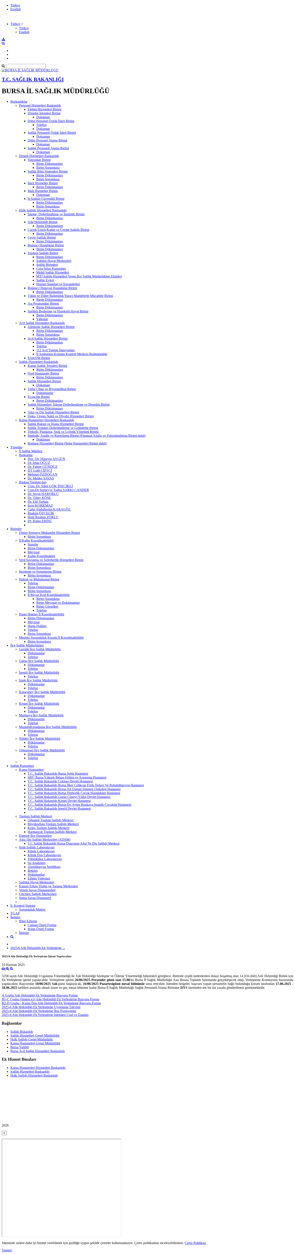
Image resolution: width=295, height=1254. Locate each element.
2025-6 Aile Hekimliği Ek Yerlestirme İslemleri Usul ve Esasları (45, 1015)
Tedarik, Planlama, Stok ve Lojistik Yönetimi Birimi (63, 432)
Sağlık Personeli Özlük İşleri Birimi (52, 132)
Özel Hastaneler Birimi (43, 373)
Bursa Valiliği (19, 1047)
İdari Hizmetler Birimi (43, 183)
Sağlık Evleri (45, 280)
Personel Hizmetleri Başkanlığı (40, 105)
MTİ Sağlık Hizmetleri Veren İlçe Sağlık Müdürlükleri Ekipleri (79, 276)
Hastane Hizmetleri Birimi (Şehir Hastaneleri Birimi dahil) (67, 443)
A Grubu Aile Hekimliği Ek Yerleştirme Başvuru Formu (40, 995)
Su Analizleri (36, 863)
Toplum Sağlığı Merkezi (35, 816)
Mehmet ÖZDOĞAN (42, 474)
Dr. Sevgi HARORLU (43, 494)
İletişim (33, 870)
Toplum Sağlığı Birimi (43, 253)
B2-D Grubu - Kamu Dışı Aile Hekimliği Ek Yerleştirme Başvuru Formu (51, 1003)
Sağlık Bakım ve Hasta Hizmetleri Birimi (56, 424)
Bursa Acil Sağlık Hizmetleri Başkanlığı (37, 1051)
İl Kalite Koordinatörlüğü (36, 540)
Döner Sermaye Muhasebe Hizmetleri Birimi (49, 533)
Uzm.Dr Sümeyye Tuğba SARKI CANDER (58, 490)
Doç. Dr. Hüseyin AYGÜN (46, 459)
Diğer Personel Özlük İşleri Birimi (51, 121)
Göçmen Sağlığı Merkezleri (38, 894)
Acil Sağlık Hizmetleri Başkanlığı (42, 323)
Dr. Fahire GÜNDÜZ (42, 466)
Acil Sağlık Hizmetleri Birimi (48, 338)
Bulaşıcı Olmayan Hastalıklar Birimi (52, 288)
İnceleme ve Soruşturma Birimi (40, 571)
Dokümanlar (44, 393)
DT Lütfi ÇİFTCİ (40, 470)
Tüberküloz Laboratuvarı (45, 859)
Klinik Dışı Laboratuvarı (44, 855)
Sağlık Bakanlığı (21, 1031)
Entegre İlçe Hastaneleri (35, 836)
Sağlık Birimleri (47, 265)
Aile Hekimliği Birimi (42, 222)
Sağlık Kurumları (22, 766)
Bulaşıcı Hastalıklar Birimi (46, 245)
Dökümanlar (36, 653)
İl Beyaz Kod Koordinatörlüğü (49, 595)
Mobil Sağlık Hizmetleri (52, 272)
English (15, 9)
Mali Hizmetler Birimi (43, 191)
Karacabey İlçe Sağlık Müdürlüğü (42, 692)
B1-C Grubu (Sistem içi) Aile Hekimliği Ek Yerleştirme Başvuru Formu (50, 999)
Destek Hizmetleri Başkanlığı (39, 156)
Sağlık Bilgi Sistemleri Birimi (48, 171)
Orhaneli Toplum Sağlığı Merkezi (50, 820)
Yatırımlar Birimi (39, 160)
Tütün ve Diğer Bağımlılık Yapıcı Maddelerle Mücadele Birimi (70, 296)
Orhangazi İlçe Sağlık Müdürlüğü (42, 750)
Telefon (41, 125)
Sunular (33, 544)
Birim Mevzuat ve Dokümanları (58, 602)
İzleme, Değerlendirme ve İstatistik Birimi (56, 214)
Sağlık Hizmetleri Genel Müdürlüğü (34, 1035)
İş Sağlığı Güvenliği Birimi (46, 198)
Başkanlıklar (18, 101)
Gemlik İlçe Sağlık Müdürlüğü (40, 649)
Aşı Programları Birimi (43, 303)
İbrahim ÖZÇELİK (41, 513)
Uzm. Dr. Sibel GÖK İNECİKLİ (50, 486)
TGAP (15, 913)
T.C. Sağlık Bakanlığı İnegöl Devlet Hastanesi (59, 808)
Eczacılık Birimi (39, 397)
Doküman (43, 117)
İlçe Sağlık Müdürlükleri (27, 645)
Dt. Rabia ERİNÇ (40, 521)
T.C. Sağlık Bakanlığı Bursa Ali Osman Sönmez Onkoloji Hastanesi (74, 789)
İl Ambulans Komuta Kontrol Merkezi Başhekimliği (71, 354)
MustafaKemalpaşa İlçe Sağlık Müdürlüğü (48, 727)
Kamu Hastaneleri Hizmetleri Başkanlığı (46, 420)
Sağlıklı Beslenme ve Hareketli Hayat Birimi (58, 311)
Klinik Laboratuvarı (41, 851)
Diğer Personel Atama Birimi (47, 140)
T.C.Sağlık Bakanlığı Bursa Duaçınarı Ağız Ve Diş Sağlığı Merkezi (73, 843)
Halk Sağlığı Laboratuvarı (36, 847)
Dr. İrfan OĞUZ (39, 463)
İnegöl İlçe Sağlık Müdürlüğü (39, 672)
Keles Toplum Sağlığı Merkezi (48, 828)
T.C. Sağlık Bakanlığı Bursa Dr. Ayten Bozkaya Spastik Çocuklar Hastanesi (79, 804)
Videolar (42, 319)
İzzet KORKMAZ (40, 505)
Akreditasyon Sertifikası (44, 867)
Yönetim (16, 447)
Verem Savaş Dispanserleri (37, 890)
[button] (16, 24)
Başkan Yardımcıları (32, 482)
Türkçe (15, 5)
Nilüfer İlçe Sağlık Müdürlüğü (39, 738)
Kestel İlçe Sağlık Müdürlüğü (39, 703)
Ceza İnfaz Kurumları (51, 268)
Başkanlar (26, 455)
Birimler (16, 529)
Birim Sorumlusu (48, 167)
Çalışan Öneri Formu (42, 925)
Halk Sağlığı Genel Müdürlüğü (31, 1039)
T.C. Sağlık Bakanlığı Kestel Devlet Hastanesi (59, 801)
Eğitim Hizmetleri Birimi (44, 109)
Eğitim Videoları (39, 878)
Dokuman (43, 129)
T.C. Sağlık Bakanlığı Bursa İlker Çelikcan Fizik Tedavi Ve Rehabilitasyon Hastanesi (86, 785)
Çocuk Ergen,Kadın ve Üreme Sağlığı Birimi (58, 230)
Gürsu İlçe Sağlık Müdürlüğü (39, 661)
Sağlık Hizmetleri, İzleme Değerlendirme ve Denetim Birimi (68, 404)
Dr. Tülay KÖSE (39, 498)
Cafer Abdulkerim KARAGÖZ (49, 509)
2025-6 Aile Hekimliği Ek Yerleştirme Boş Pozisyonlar (39, 1011)
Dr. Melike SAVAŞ (41, 478)
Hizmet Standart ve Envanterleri (58, 284)
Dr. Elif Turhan (38, 501)
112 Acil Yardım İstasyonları (55, 350)
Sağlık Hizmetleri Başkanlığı (38, 362)
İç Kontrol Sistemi (22, 905)
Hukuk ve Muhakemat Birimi (39, 579)
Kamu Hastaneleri (31, 769)
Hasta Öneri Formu (41, 929)
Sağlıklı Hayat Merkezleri (53, 261)
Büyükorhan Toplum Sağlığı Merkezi (53, 824)
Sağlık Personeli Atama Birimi (48, 148)
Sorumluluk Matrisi (32, 909)
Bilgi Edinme (28, 921)
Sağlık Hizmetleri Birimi (44, 381)
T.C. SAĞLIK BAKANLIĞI (33, 79)
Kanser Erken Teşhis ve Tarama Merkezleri (48, 886)
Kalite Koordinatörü (41, 556)
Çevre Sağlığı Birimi (42, 237)
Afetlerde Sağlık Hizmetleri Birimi (51, 327)
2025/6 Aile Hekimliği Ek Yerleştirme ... (37, 948)
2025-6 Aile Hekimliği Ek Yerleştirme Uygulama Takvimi (41, 1007)
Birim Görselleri (47, 606)
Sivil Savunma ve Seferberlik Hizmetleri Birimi (51, 560)
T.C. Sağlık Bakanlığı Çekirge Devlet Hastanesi (60, 781)
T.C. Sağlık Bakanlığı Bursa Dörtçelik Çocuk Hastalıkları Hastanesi (74, 793)
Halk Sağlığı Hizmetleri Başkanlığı (43, 210)
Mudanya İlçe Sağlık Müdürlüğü (41, 715)
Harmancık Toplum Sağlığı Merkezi (52, 832)
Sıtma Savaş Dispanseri (35, 898)
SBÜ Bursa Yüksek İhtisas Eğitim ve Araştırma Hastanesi (67, 777)
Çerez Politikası (195, 1243)
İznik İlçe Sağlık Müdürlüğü (38, 680)
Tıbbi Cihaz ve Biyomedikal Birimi (52, 389)
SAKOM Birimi (39, 358)
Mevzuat (34, 552)
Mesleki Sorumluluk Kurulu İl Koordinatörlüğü (51, 637)
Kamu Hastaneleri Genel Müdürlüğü (35, 1043)
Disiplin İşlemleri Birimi (44, 113)
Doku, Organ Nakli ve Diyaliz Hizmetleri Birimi (61, 416)
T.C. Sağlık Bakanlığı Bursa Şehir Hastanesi (58, 773)
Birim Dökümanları (49, 164)
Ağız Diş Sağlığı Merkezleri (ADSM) (44, 839)
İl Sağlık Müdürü (30, 451)
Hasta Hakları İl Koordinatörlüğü (41, 614)
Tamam (7, 1250)
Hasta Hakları (37, 626)
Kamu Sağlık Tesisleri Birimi (47, 366)
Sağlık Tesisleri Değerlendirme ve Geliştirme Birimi (63, 428)
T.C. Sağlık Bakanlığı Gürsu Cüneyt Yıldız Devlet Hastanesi (69, 797)
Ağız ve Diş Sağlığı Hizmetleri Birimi (53, 412)
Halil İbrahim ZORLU (43, 517)
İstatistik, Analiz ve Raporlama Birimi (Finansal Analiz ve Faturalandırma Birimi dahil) (87, 435)
